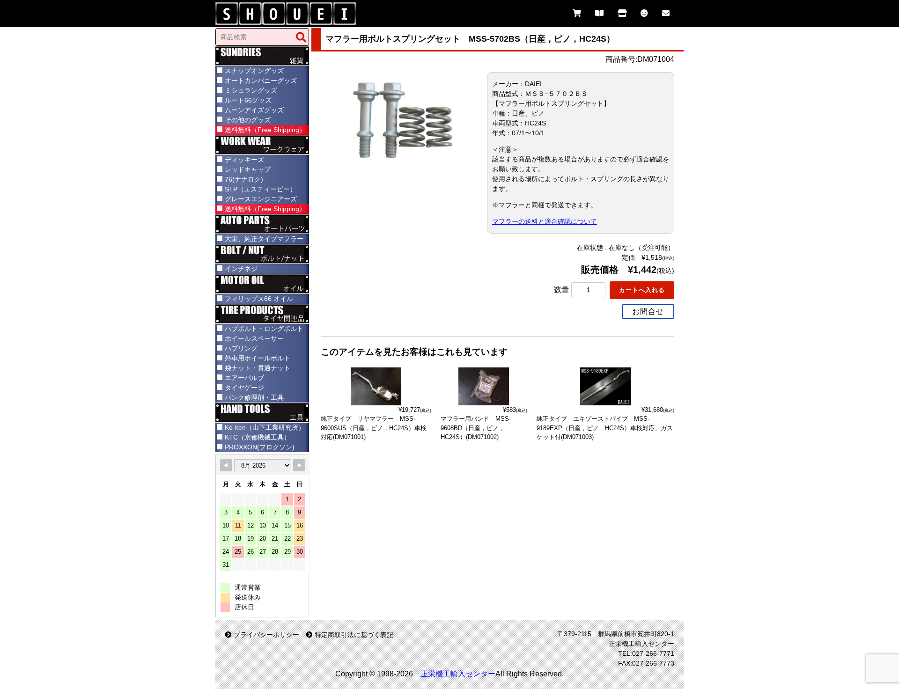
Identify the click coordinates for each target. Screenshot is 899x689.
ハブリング (241, 348)
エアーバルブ (244, 377)
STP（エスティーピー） (260, 189)
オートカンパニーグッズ (261, 80)
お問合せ (648, 311)
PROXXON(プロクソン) (260, 447)
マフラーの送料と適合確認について (544, 221)
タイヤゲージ (244, 387)
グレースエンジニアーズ (261, 199)
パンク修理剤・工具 (254, 397)
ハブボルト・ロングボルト (264, 328)
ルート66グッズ (248, 100)
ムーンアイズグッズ (254, 110)
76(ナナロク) (244, 179)
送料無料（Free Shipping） (265, 129)
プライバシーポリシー (266, 634)
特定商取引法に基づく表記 (354, 634)
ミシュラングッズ (251, 90)
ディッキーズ (244, 159)
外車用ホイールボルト (257, 358)
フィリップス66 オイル (259, 298)
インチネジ (241, 268)
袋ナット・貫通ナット (257, 368)
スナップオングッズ (254, 70)
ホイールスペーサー (254, 338)
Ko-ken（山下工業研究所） (265, 427)
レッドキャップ (248, 169)
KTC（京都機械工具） (257, 437)
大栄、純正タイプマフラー (264, 238)
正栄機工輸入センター (457, 674)
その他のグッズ (248, 120)
